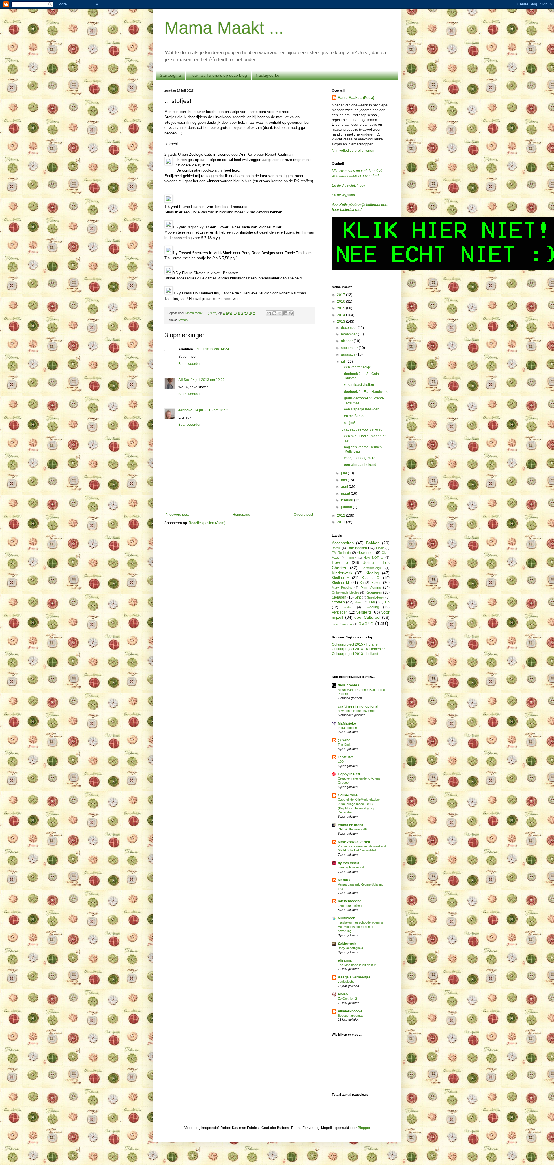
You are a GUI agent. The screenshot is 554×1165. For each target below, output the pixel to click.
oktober (347, 341)
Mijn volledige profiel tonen (353, 151)
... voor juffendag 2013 (357, 458)
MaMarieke (347, 723)
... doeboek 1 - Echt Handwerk (364, 392)
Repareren (373, 592)
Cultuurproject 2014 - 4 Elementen (359, 649)
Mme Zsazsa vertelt (354, 842)
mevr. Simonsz (342, 624)
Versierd (363, 612)
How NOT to (373, 557)
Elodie (380, 548)
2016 (341, 301)
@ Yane (344, 740)
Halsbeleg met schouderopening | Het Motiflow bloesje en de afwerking (361, 927)
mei (344, 480)
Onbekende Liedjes (345, 592)
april (345, 487)
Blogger (364, 1128)
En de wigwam (343, 195)
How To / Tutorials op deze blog (218, 75)
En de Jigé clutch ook (348, 185)
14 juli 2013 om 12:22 (208, 380)
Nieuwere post (177, 515)
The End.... (345, 744)
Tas (371, 602)
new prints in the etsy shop (356, 710)
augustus (348, 354)
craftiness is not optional (358, 706)
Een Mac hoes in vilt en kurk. (358, 965)
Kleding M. (341, 583)
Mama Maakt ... (224, 27)
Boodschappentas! (351, 1015)
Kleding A (340, 578)
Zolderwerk (347, 943)
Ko (362, 582)
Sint (358, 597)
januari (347, 507)
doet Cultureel (367, 617)
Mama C (344, 880)
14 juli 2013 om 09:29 (212, 349)
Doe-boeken (357, 548)
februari (347, 500)
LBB (341, 761)
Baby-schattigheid (350, 948)
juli (344, 361)
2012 (341, 515)
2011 (341, 522)
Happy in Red (349, 774)
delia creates (348, 685)
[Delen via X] (280, 313)
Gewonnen (366, 553)
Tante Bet (345, 757)
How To (340, 562)
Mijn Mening (371, 588)
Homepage (241, 515)
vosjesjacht (346, 981)
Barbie (336, 548)
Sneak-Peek (375, 597)
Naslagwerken (269, 75)
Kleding (372, 573)
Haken (352, 557)
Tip (387, 602)
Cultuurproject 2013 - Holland (355, 654)
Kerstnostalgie (372, 568)
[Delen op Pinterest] (291, 313)
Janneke (185, 410)
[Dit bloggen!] (274, 313)
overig (366, 623)
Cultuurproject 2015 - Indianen (356, 644)
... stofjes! (347, 423)
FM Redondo (341, 552)
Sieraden (339, 597)
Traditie (347, 607)
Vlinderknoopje (350, 1011)
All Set (183, 380)
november (349, 334)
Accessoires (343, 543)
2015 (341, 308)
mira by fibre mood (351, 867)
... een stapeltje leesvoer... (360, 409)
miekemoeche (349, 901)
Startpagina (170, 75)
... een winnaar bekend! (358, 465)
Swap (358, 602)
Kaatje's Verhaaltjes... (355, 977)
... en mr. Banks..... (354, 416)
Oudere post (303, 515)
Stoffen (183, 320)
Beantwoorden (189, 364)
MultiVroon (346, 918)
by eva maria (348, 863)
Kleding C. (371, 578)
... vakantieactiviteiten (357, 385)
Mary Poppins (342, 587)
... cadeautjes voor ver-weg (361, 429)
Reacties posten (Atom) (207, 523)
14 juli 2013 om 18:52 (211, 410)
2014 (341, 315)
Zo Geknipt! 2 (347, 998)
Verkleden (340, 612)
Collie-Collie (348, 795)
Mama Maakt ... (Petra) (356, 98)
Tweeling (372, 607)
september (350, 348)
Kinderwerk (342, 573)
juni (344, 473)
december (349, 328)
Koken (376, 583)
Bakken (373, 543)
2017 (341, 295)
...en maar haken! (350, 905)
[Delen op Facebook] (285, 313)
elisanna (345, 960)
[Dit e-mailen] (269, 313)
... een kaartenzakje (355, 367)
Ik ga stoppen (347, 727)
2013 (341, 322)
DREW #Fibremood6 (352, 829)
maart (346, 493)
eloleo (343, 994)
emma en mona (350, 825)
